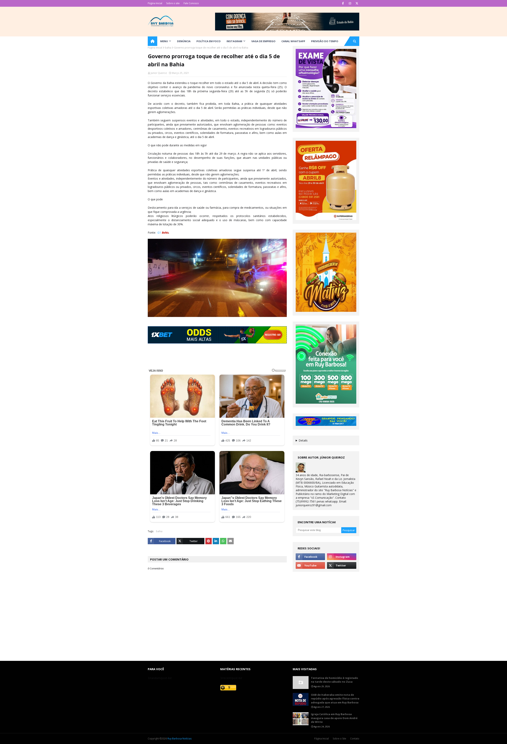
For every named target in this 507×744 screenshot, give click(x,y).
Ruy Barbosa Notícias (180, 738)
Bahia (165, 232)
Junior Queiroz (159, 73)
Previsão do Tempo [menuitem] (324, 41)
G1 (159, 232)
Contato (354, 738)
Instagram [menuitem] (234, 41)
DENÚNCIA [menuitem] (184, 41)
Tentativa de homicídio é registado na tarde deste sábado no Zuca (334, 680)
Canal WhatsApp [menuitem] (293, 41)
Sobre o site (173, 3)
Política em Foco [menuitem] (208, 41)
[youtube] (310, 565)
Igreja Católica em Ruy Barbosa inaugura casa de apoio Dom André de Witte (334, 718)
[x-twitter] (356, 3)
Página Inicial (155, 3)
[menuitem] (152, 41)
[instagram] (349, 3)
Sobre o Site (339, 738)
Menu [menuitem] (164, 41)
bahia (168, 47)
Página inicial (155, 47)
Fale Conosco (191, 3)
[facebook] (342, 3)
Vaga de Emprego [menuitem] (263, 41)
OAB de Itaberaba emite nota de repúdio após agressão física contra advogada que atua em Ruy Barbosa (335, 698)
